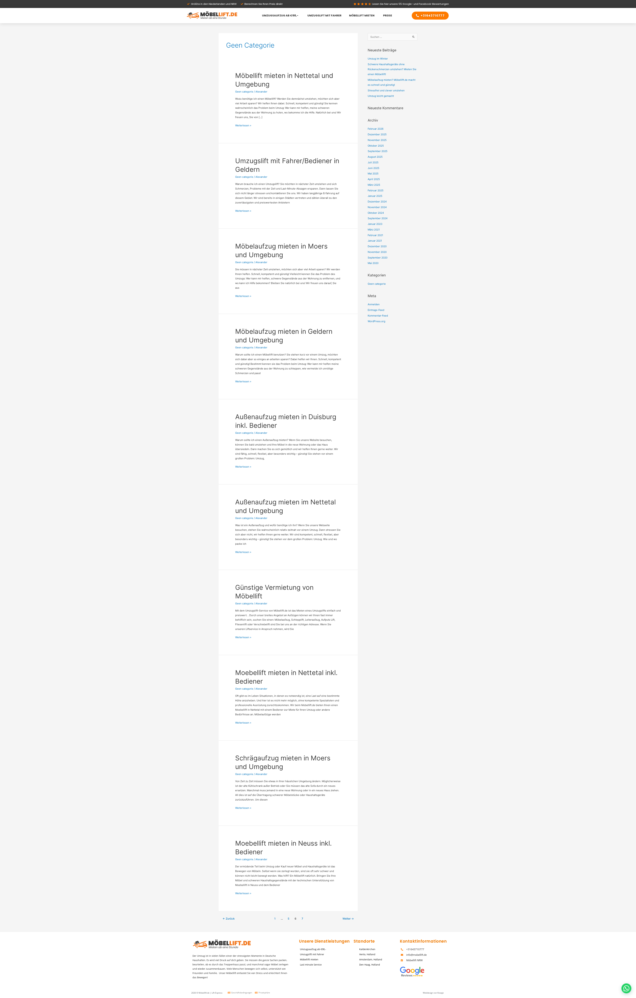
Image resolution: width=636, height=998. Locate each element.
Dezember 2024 (377, 201)
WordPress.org (376, 321)
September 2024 (378, 218)
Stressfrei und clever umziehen (386, 90)
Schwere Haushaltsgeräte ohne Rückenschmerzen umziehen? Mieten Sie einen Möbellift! (392, 69)
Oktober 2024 (376, 212)
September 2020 (377, 257)
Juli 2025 (373, 162)
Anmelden (374, 304)
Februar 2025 (375, 190)
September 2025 (377, 151)
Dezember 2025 (377, 134)
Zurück (229, 918)
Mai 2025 (373, 173)
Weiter (348, 918)
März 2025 (374, 184)
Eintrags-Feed (376, 310)
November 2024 (377, 207)
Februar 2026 (375, 128)
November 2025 (377, 140)
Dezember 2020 (377, 246)
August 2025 (375, 156)
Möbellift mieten (361, 15)
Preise (387, 15)
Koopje (440, 992)
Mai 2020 (373, 263)
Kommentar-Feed (378, 315)
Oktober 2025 (376, 145)
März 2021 (374, 229)
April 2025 (374, 179)
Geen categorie (244, 91)
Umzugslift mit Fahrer (324, 15)
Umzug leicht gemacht (381, 95)
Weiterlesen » (243, 125)
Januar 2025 (375, 195)
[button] (626, 988)
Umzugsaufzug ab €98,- (279, 15)
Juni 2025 (373, 168)
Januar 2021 (375, 240)
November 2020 (377, 252)
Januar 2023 (375, 223)
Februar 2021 (375, 235)
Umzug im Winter (378, 58)
